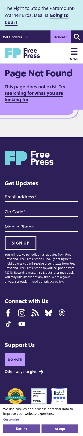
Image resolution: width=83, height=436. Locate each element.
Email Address (19, 197)
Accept (60, 428)
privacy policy (53, 281)
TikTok (8, 324)
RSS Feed (35, 313)
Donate (61, 37)
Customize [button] (11, 419)
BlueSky (48, 313)
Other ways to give (21, 371)
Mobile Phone (19, 227)
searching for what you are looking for (34, 96)
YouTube (21, 324)
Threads (61, 313)
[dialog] (41, 420)
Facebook (8, 313)
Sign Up (21, 243)
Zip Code (14, 212)
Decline (21, 428)
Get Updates (12, 37)
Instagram (21, 313)
